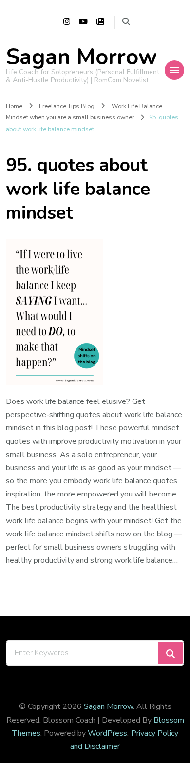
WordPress (107, 733)
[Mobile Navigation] (174, 70)
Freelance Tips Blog (67, 106)
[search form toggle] (126, 22)
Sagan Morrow (81, 57)
